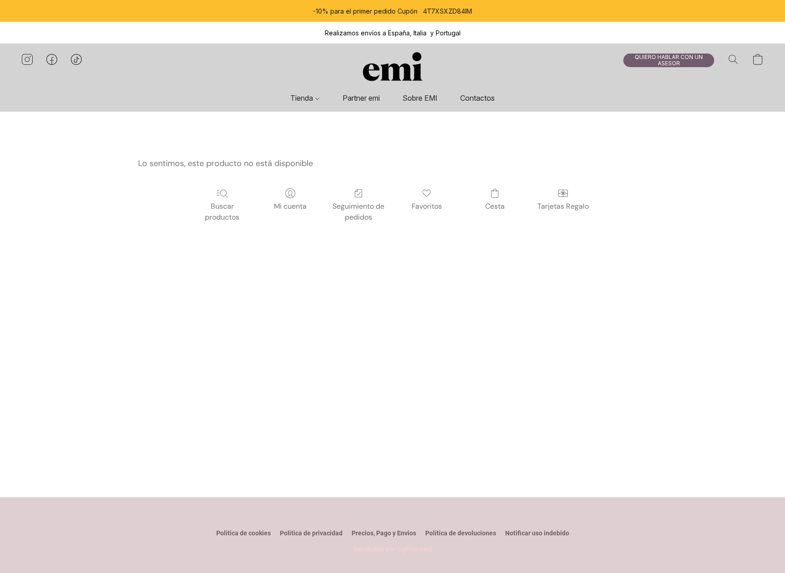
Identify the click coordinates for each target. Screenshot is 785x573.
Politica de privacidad (311, 533)
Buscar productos (222, 211)
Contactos (477, 98)
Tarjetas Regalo (563, 206)
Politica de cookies (243, 533)
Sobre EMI (419, 98)
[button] (392, 68)
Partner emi (361, 98)
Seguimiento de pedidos (358, 211)
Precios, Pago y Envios (384, 533)
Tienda (302, 98)
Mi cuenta (290, 206)
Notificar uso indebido (537, 533)
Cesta (495, 206)
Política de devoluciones (460, 533)
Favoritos (427, 206)
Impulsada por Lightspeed (393, 549)
